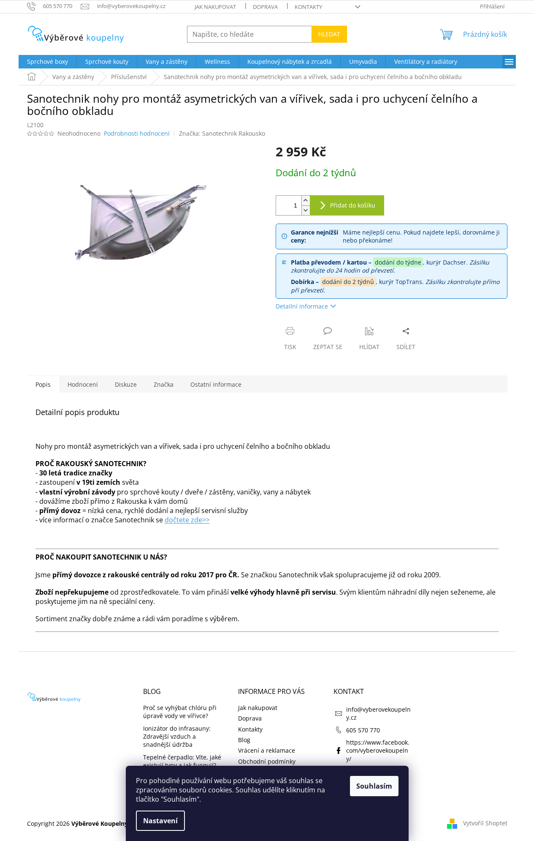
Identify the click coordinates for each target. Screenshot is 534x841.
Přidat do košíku (352, 205)
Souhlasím (374, 786)
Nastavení (160, 820)
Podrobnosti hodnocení (137, 133)
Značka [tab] (163, 384)
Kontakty (308, 7)
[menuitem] (47, 61)
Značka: (222, 133)
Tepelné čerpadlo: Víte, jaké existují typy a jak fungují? (182, 761)
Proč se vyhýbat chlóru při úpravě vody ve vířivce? (180, 712)
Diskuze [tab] (126, 384)
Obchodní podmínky (266, 761)
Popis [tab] (43, 384)
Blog (244, 740)
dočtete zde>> (187, 519)
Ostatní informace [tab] (215, 384)
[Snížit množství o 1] (305, 210)
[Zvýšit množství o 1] (305, 200)
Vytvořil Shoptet (485, 823)
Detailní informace (302, 306)
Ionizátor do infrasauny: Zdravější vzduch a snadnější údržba (177, 736)
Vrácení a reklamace (266, 750)
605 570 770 (363, 730)
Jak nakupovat (215, 7)
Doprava (265, 7)
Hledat (329, 34)
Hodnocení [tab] (83, 384)
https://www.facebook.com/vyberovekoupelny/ (377, 750)
